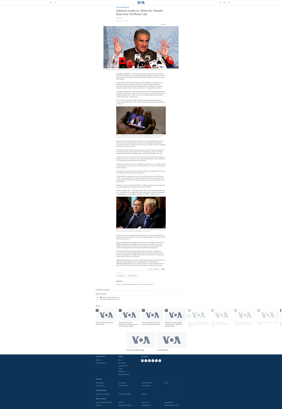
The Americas (122, 363)
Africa (120, 360)
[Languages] (220, 2)
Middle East (121, 371)
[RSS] (156, 360)
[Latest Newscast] (228, 2)
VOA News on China (147, 383)
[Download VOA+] (171, 340)
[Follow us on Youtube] (149, 360)
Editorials (144, 394)
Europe (120, 368)
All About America (101, 363)
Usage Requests (168, 402)
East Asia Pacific (123, 366)
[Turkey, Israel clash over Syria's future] (267, 315)
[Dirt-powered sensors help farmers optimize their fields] (244, 315)
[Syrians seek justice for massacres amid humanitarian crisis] (221, 315)
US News (98, 360)
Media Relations (146, 405)
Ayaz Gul (120, 18)
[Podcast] (159, 360)
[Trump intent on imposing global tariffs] (106, 315)
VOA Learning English (125, 394)
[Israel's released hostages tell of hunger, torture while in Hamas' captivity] (198, 315)
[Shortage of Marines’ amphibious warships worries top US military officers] (129, 315)
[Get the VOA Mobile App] (141, 340)
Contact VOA (145, 402)
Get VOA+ (121, 402)
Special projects (100, 385)
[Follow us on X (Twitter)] (145, 360)
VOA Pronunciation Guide (171, 405)
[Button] (163, 24)
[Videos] (224, 2)
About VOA (99, 405)
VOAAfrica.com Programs (103, 394)
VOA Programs (100, 383)
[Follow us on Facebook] (142, 360)
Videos (166, 383)
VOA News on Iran (124, 385)
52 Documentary (146, 385)
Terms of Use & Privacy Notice (104, 402)
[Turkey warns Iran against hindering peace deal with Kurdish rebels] (175, 315)
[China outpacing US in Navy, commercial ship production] (152, 315)
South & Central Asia (122, 7)
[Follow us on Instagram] (152, 360)
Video (98, 306)
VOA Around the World (125, 405)
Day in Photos (122, 383)
